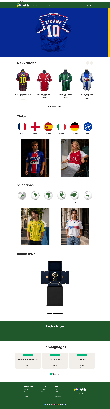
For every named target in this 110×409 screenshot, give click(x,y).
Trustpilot (26, 396)
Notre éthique (27, 389)
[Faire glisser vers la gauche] (87, 63)
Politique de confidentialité (47, 407)
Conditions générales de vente (58, 407)
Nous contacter (58, 396)
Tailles (42, 391)
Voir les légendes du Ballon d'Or (55, 313)
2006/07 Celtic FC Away (66, 94)
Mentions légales (68, 407)
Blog (25, 394)
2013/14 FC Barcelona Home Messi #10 (23, 95)
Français (22, 133)
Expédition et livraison (59, 391)
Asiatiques (75, 202)
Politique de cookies (75, 407)
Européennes (22, 202)
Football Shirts (39, 407)
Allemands (75, 133)
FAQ (56, 389)
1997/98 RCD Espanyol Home (87, 95)
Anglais (35, 133)
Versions (43, 389)
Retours (56, 394)
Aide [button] (56, 386)
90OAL (35, 407)
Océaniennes (88, 202)
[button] (43, 5)
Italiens (61, 133)
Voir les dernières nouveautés (55, 106)
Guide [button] (43, 386)
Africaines (48, 202)
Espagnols (48, 133)
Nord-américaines (61, 202)
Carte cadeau (27, 391)
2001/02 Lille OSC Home (44, 94)
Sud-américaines (35, 202)
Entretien (43, 394)
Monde (88, 133)
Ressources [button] (28, 386)
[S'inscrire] (65, 336)
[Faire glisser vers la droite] (91, 63)
